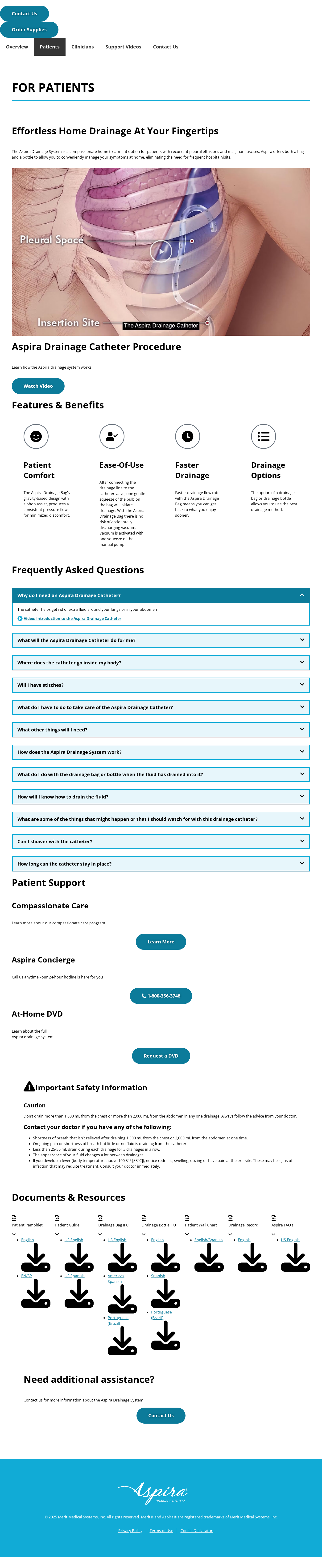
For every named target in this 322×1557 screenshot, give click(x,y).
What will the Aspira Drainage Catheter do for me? (76, 640)
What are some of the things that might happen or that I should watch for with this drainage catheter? (137, 819)
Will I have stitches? (40, 685)
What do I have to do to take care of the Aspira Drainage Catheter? (95, 707)
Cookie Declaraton (197, 1530)
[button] (161, 252)
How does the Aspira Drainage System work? (69, 752)
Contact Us (165, 47)
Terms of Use (161, 1530)
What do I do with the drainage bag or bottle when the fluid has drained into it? (110, 774)
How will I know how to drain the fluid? (62, 797)
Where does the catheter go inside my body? (69, 662)
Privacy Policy (130, 1530)
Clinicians (82, 47)
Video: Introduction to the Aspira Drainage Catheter (72, 618)
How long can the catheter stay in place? (64, 864)
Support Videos (123, 47)
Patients (50, 47)
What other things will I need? (52, 730)
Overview (17, 47)
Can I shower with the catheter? (54, 841)
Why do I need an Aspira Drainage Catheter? (69, 595)
